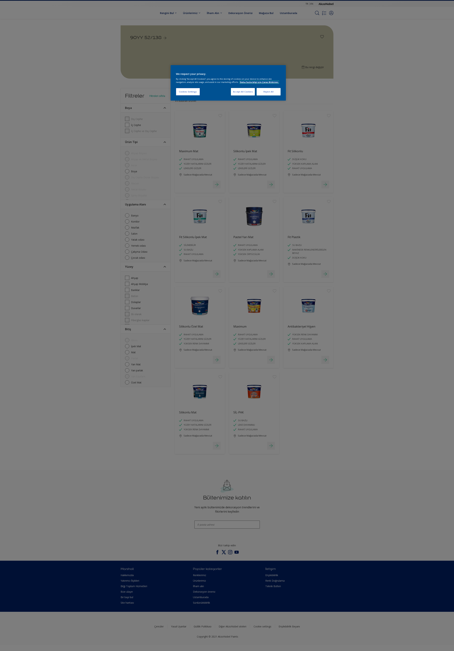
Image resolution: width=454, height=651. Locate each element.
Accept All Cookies (243, 91)
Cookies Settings (188, 91)
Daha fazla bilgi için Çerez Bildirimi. (259, 82)
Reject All (269, 91)
